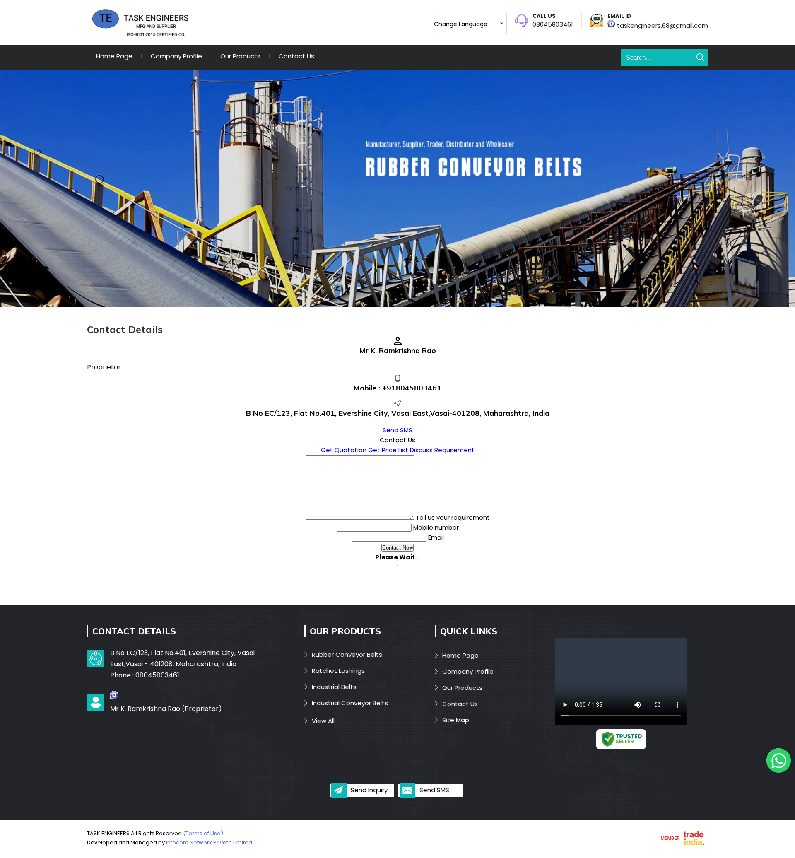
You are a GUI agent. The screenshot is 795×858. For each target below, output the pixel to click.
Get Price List (388, 450)
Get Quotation (343, 450)
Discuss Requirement (442, 450)
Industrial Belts (334, 686)
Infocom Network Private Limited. (209, 842)
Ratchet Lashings (338, 670)
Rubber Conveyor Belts (347, 654)
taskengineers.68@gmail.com (662, 25)
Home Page (114, 56)
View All (323, 720)
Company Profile (176, 56)
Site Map (455, 720)
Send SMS (397, 430)
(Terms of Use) (203, 833)
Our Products (240, 56)
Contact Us (296, 56)
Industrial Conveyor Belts (350, 703)
